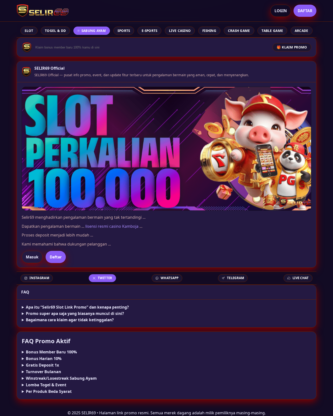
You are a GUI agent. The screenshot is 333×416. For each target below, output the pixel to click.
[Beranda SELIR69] (43, 11)
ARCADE (301, 30)
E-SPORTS (149, 30)
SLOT (29, 30)
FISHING (209, 30)
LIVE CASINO (180, 30)
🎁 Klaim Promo (292, 47)
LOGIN (280, 10)
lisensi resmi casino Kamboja (111, 226)
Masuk (32, 257)
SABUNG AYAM (93, 30)
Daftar (56, 257)
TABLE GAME (272, 30)
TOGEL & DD (55, 30)
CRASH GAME (239, 30)
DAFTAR (305, 10)
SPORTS (124, 30)
